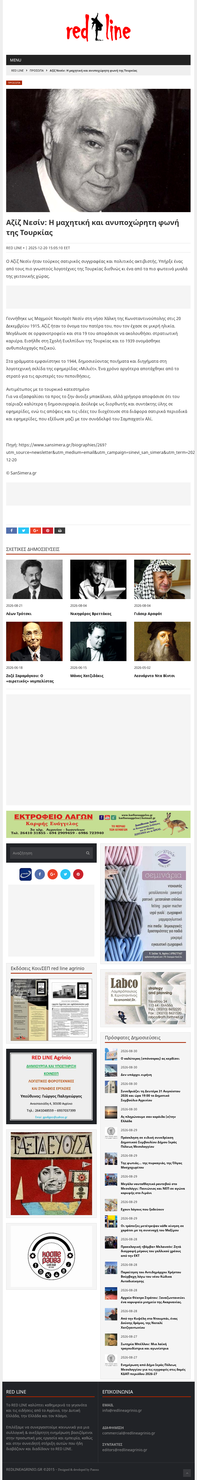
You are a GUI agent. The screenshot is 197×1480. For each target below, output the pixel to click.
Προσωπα (37, 70)
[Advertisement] (98, 297)
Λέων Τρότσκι (19, 613)
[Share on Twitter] (23, 530)
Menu (15, 60)
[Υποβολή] (86, 853)
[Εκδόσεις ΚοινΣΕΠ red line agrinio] (51, 1010)
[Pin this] (47, 530)
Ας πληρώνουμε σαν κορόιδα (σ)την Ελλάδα (148, 1118)
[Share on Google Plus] (35, 530)
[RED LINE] (98, 26)
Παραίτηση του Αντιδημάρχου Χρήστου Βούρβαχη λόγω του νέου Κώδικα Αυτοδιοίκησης (151, 1276)
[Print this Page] (59, 530)
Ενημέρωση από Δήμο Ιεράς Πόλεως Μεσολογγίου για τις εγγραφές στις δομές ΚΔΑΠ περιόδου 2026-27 (153, 1369)
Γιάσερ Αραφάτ (148, 613)
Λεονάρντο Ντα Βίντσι (154, 675)
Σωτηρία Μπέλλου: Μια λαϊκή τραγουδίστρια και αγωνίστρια (145, 1346)
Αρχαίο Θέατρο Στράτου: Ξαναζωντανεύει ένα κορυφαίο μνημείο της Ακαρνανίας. (153, 1299)
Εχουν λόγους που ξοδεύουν (142, 1209)
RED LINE (17, 70)
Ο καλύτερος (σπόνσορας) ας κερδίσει (150, 1058)
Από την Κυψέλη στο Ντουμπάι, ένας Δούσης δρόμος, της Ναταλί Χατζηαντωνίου (149, 1323)
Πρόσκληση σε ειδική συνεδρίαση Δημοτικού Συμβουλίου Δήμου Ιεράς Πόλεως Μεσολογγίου (149, 1142)
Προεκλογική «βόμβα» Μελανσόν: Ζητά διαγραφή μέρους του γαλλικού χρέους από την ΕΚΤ (151, 1251)
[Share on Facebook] (11, 530)
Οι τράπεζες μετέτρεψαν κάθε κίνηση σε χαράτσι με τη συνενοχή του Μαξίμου (152, 1228)
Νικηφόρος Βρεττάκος (90, 613)
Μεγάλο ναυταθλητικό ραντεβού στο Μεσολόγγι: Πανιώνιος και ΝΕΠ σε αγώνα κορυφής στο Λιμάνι (153, 1188)
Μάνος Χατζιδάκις (86, 675)
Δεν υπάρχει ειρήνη (136, 1074)
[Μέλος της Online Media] (25, 873)
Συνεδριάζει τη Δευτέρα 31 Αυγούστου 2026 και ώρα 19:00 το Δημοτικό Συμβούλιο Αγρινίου (150, 1095)
